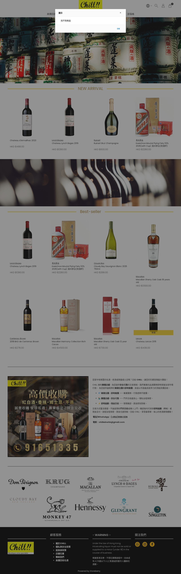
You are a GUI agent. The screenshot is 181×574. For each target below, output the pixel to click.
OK (118, 28)
